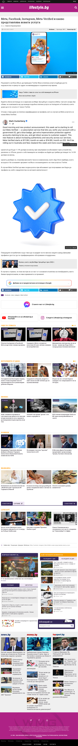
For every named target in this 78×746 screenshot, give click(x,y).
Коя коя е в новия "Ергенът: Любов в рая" (37, 528)
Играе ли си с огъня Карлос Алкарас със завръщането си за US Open (64, 380)
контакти (53, 744)
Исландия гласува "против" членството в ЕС (37, 451)
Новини (9, 1)
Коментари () (71, 29)
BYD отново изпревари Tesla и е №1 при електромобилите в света (64, 416)
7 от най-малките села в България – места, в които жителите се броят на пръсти (65, 571)
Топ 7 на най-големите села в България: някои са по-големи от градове (64, 563)
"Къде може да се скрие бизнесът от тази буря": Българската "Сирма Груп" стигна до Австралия (38, 676)
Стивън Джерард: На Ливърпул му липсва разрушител (61, 654)
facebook (7, 295)
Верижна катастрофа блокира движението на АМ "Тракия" (13, 691)
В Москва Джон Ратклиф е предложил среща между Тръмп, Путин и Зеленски (62, 452)
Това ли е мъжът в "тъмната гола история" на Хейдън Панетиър (64, 601)
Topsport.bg (27, 741)
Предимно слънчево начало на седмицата (16, 671)
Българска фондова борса (47, 1)
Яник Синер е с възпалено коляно (70, 683)
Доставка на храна (39, 1)
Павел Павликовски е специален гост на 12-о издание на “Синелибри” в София (64, 529)
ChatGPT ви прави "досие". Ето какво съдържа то (38, 415)
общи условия (26, 744)
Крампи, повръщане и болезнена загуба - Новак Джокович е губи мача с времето (18, 612)
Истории (3, 580)
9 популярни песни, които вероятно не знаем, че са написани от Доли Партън (62, 579)
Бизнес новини (16, 1)
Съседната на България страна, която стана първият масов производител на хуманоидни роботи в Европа (13, 381)
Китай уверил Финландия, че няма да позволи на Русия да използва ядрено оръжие (13, 654)
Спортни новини (31, 1)
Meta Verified (24, 295)
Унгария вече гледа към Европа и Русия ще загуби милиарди (39, 664)
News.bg (3, 741)
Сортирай (17, 503)
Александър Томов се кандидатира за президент (18, 662)
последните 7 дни (49, 558)
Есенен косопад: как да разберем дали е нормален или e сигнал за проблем (39, 487)
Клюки (23, 1)
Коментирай (69, 503)
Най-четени (28, 585)
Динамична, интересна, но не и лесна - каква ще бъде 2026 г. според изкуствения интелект (64, 345)
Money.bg (10, 741)
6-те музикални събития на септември (17, 579)
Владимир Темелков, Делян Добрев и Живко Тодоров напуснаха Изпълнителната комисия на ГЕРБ (12, 452)
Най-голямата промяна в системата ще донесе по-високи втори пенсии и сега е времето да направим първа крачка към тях (13, 418)
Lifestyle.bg (19, 741)
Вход (74, 1)
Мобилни (51, 29)
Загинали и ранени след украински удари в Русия (18, 680)
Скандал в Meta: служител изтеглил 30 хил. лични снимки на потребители (39, 345)
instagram (17, 295)
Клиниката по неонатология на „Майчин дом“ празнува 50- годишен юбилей (13, 487)
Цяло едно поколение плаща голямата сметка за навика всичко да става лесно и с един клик (38, 689)
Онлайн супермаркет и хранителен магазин (26, 621)
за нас (45, 744)
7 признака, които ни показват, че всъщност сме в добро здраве (64, 586)
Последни (10, 585)
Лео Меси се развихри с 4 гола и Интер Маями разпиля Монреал (64, 693)
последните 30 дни (67, 558)
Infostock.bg (44, 741)
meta (12, 295)
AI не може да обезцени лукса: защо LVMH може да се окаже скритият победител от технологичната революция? (39, 703)
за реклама (37, 744)
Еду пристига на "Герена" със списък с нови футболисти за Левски (65, 662)
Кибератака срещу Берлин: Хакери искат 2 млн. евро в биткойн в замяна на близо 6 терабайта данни (39, 655)
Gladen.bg (36, 741)
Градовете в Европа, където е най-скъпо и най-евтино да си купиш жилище (38, 380)
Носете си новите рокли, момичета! (61, 486)
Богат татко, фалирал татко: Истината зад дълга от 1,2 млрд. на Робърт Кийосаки (13, 529)
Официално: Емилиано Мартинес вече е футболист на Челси (65, 674)
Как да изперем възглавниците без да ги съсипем (64, 593)
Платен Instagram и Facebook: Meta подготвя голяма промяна (13, 344)
